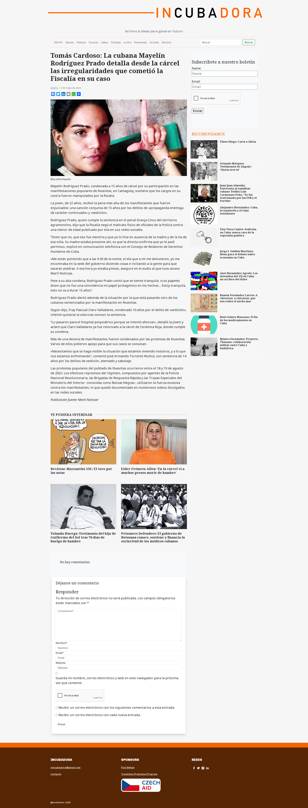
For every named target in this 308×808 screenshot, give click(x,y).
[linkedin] (207, 767)
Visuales (93, 42)
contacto (56, 774)
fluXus (128, 42)
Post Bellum (128, 767)
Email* (60, 653)
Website (60, 663)
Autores (154, 42)
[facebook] (194, 767)
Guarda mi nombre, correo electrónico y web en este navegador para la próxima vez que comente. (117, 680)
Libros (104, 42)
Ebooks (70, 42)
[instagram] (203, 767)
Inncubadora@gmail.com (66, 767)
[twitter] (198, 767)
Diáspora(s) (140, 42)
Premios (81, 42)
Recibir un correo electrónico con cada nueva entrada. (100, 715)
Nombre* (61, 643)
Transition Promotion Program (139, 774)
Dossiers (116, 42)
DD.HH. (58, 42)
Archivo (166, 42)
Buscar (249, 42)
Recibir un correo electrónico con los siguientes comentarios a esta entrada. (117, 707)
